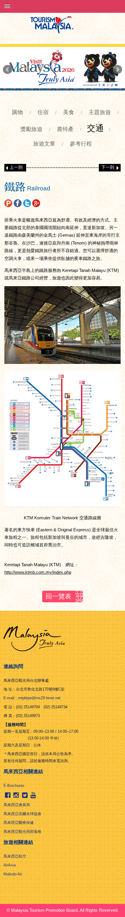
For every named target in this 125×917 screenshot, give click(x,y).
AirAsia (9, 865)
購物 (17, 112)
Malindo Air (12, 874)
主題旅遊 (100, 112)
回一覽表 (58, 596)
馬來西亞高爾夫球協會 (22, 814)
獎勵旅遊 (31, 129)
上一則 (16, 167)
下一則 (107, 167)
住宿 (43, 112)
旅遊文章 (44, 144)
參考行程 (81, 144)
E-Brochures (13, 785)
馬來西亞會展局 (16, 805)
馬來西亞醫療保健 (18, 822)
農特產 (65, 129)
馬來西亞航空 (14, 856)
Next (117, 69)
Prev (7, 69)
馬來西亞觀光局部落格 (22, 831)
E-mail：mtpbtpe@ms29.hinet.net (31, 698)
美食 (68, 112)
